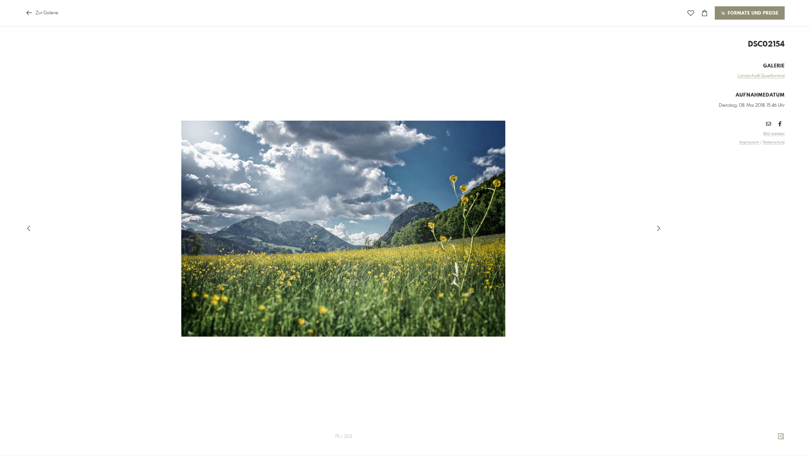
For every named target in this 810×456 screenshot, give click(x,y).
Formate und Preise (752, 13)
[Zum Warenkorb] (704, 13)
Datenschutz (774, 142)
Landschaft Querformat (761, 76)
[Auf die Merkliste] (691, 13)
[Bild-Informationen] (781, 436)
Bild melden (774, 134)
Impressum (749, 142)
